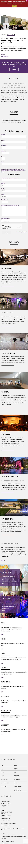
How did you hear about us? (5, 218)
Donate (16, 783)
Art (2, 768)
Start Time (2, 188)
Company (2, 162)
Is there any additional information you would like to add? (10, 205)
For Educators (4, 779)
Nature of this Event (9, 178)
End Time (2, 194)
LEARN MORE (14, 5)
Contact (16, 765)
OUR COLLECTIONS (7, 572)
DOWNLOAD (3, 560)
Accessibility (4, 786)
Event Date (3, 183)
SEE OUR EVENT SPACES (4, 56)
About (2, 775)
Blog (15, 772)
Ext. (2, 156)
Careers (16, 768)
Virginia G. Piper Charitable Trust (13, 836)
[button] (1, 257)
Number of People (4, 199)
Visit (2, 765)
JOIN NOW (14, 69)
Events (3, 34)
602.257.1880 (3, 806)
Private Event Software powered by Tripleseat (21, 232)
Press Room (17, 775)
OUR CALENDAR (6, 599)
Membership (17, 779)
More (2, 634)
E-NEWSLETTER (17, 790)
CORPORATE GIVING (18, 786)
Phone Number (3, 151)
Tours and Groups (5, 783)
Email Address (3, 145)
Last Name (3, 140)
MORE (3, 583)
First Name (3, 134)
